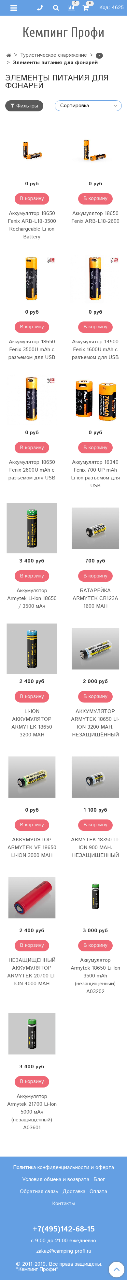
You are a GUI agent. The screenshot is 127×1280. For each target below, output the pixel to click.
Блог (99, 1179)
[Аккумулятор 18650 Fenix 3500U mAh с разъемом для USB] (32, 279)
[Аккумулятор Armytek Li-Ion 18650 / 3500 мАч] (32, 528)
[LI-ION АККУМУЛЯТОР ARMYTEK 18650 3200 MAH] (32, 648)
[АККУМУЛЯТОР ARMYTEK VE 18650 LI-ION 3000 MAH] (32, 777)
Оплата (98, 1191)
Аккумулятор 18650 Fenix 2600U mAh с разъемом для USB (31, 470)
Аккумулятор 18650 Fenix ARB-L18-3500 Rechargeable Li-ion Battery (32, 225)
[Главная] (9, 56)
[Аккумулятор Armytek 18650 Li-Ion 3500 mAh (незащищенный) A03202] (95, 898)
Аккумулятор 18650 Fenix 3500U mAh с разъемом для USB (31, 349)
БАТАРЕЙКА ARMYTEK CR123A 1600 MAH (95, 598)
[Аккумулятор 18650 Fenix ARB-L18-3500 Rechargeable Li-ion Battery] (32, 151)
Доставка (74, 1191)
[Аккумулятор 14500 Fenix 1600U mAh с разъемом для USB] (95, 279)
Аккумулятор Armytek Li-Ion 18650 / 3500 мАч (32, 598)
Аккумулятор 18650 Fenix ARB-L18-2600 (95, 217)
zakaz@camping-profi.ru (63, 1251)
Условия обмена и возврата (55, 1179)
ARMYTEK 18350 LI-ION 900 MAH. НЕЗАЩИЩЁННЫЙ (95, 847)
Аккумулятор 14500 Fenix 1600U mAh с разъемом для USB (95, 349)
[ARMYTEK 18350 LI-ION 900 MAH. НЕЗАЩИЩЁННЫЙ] (95, 777)
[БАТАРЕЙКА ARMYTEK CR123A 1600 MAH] (95, 528)
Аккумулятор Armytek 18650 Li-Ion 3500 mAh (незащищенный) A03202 (95, 976)
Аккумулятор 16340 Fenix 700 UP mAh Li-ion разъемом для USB (95, 474)
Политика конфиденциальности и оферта (63, 1167)
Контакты (63, 1203)
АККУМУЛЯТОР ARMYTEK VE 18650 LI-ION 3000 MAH (31, 847)
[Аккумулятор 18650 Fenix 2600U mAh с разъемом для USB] (32, 400)
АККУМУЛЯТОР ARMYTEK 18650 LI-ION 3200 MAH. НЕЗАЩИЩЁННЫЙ (95, 723)
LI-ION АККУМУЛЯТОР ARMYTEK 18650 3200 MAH (31, 723)
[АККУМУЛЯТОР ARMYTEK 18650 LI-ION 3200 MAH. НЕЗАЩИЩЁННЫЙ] (95, 648)
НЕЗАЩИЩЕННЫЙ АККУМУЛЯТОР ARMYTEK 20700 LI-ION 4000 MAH (31, 972)
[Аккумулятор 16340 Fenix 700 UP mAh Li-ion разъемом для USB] (95, 400)
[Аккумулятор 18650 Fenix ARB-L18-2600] (95, 151)
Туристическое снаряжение (53, 55)
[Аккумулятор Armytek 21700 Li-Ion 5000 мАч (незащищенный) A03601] (32, 1034)
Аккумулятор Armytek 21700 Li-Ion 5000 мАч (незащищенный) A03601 (32, 1112)
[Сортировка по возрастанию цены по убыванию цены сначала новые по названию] (88, 105)
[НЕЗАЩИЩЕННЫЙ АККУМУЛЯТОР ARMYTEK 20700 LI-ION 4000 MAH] (32, 898)
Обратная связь (39, 1191)
